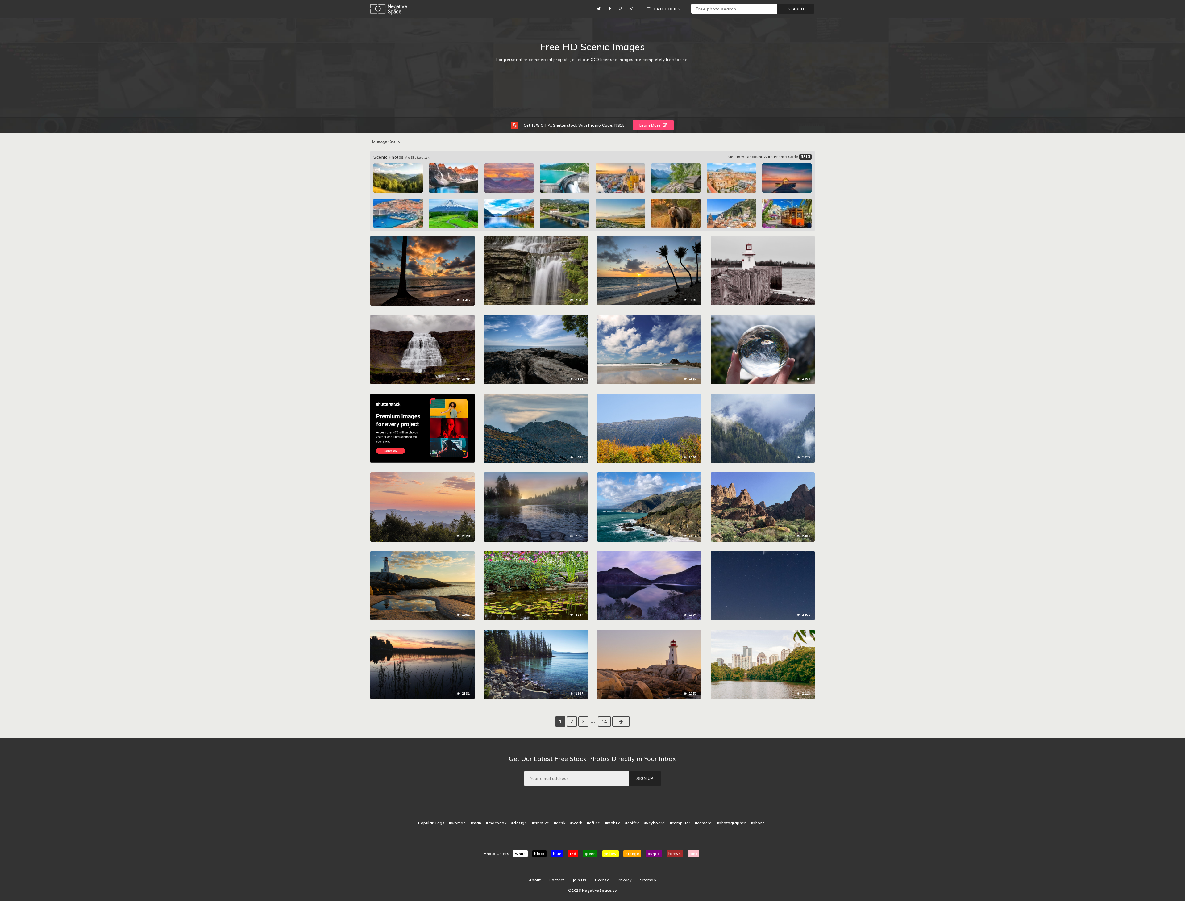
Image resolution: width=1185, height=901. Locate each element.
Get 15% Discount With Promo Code (769, 156)
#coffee (632, 822)
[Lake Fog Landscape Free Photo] (536, 475)
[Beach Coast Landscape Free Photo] (649, 317)
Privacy (625, 880)
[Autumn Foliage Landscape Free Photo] (649, 396)
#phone (757, 822)
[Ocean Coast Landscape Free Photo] (649, 475)
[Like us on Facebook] (611, 9)
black (539, 853)
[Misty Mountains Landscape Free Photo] (763, 396)
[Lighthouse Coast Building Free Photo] (763, 238)
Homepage (378, 141)
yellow (610, 853)
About (535, 880)
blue (557, 853)
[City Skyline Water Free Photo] (763, 632)
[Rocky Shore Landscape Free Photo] (536, 632)
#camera (703, 822)
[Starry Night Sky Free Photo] (763, 554)
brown (674, 853)
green (590, 853)
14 (604, 721)
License (602, 880)
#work (576, 822)
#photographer (731, 822)
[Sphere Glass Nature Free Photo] (763, 317)
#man (476, 822)
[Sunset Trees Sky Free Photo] (422, 475)
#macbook (496, 822)
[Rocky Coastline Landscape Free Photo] (536, 317)
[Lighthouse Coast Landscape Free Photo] (649, 632)
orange (632, 853)
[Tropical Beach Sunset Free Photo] (422, 238)
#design (519, 822)
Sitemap (648, 880)
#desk (560, 822)
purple (654, 853)
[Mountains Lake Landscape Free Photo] (649, 554)
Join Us (580, 880)
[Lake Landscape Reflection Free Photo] (422, 632)
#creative (540, 822)
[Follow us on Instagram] (633, 9)
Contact (556, 880)
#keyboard (654, 822)
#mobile (613, 822)
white (520, 853)
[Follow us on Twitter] (600, 9)
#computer (680, 822)
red (573, 853)
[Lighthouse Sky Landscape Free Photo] (422, 554)
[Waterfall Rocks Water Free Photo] (422, 317)
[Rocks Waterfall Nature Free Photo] (536, 238)
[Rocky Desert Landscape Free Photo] (763, 475)
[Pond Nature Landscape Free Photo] (536, 554)
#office (593, 822)
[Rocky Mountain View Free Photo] (536, 396)
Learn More (650, 125)
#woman (457, 822)
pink (693, 853)
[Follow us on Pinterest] (622, 9)
